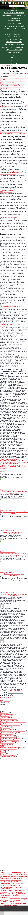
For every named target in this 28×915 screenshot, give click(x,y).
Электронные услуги (14, 42)
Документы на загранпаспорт (14, 15)
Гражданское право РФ (8, 737)
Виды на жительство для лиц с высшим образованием (14, 554)
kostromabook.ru (15, 3)
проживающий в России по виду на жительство (13, 173)
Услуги (2, 753)
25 (7, 702)
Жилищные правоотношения (10, 738)
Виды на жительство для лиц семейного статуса (14, 512)
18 (7, 701)
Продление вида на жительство (11, 132)
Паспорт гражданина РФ (14, 34)
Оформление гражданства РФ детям (12, 731)
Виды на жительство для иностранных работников (14, 594)
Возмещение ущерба (7, 714)
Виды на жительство (14, 50)
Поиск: (6, 6)
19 (9, 701)
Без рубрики (4, 713)
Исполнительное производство (11, 747)
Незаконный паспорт (14, 36)
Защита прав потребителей (9, 740)
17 (5, 701)
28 (13, 702)
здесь (12, 254)
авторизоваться (14, 691)
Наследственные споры (8, 749)
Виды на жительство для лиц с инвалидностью (14, 532)
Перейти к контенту (6, 1)
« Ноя (13, 706)
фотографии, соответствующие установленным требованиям (12, 306)
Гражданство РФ (14, 52)
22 (1, 702)
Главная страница (6, 65)
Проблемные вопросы (7, 756)
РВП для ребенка (6, 192)
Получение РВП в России (8, 190)
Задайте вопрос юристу (8, 755)
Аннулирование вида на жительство (12, 133)
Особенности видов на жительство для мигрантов (14, 492)
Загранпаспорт (14, 18)
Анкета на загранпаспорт (14, 13)
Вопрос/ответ (14, 60)
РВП (14, 55)
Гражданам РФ (14, 10)
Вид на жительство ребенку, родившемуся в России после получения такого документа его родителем (11, 86)
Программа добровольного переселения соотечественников (11, 460)
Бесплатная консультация (14, 44)
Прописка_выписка (14, 39)
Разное (14, 58)
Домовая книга (14, 21)
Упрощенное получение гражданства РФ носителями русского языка (14, 463)
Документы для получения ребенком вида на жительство (13, 81)
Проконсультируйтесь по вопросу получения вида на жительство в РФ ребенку (12, 467)
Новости (14, 63)
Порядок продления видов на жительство (14, 574)
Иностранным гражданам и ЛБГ (14, 47)
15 (1, 701)
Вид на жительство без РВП (9, 217)
